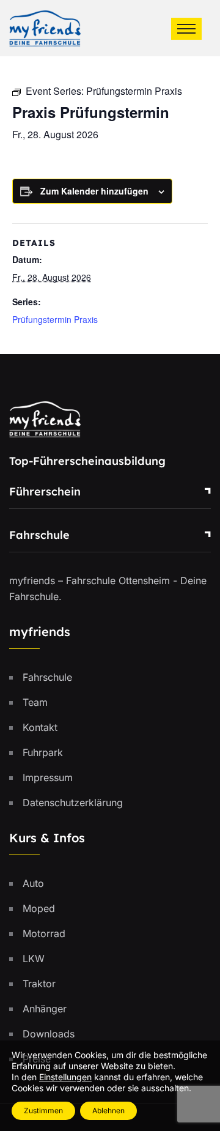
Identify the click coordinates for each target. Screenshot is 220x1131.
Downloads (49, 1034)
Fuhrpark (43, 752)
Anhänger (45, 1009)
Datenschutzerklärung (73, 802)
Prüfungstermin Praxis (55, 319)
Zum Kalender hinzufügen (94, 191)
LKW (34, 958)
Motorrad (44, 933)
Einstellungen (65, 1077)
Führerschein (45, 491)
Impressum (48, 777)
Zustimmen (43, 1110)
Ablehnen (108, 1110)
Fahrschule (39, 535)
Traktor (39, 983)
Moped (39, 908)
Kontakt (40, 727)
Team (35, 702)
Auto (33, 883)
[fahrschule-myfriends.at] (45, 27)
